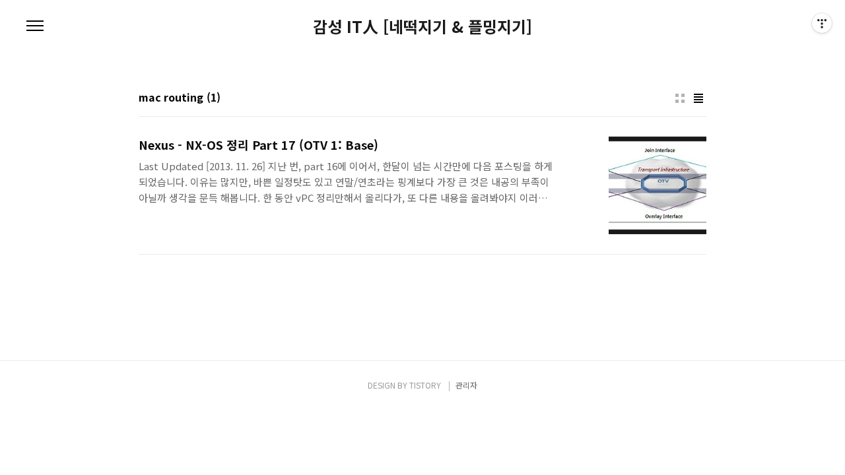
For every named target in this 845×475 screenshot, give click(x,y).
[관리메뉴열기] (822, 23)
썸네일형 (680, 98)
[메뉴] (35, 26)
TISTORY (425, 385)
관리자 (466, 385)
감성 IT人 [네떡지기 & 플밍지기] (422, 26)
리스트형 (698, 98)
